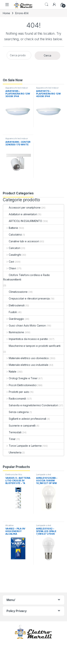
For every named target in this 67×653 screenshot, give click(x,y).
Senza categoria (19, 412)
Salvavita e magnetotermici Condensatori (33, 405)
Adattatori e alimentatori (23, 214)
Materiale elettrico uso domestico (29, 358)
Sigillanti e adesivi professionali (27, 418)
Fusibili (13, 312)
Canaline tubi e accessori (24, 241)
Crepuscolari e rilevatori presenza (29, 298)
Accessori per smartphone (25, 207)
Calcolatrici (15, 234)
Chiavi (12, 268)
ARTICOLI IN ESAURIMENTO (25, 221)
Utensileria (15, 452)
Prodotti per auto (19, 391)
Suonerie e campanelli (22, 425)
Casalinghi (15, 254)
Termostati (15, 432)
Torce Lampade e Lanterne (25, 445)
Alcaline (9, 525)
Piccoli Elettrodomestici (22, 385)
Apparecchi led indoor (16, 87)
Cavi (11, 261)
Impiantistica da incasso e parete (28, 338)
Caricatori (14, 248)
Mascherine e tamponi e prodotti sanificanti (34, 345)
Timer (12, 439)
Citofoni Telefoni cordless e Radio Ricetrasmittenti (26, 277)
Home (6, 13)
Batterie (13, 227)
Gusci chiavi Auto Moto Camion (27, 325)
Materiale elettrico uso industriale (28, 364)
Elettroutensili (17, 305)
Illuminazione (16, 332)
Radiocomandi (17, 398)
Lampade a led (43, 474)
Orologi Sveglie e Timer (23, 378)
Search (46, 4)
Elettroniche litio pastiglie (13, 475)
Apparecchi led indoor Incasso (16, 139)
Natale (12, 371)
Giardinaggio (16, 318)
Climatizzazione (18, 291)
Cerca (47, 55)
